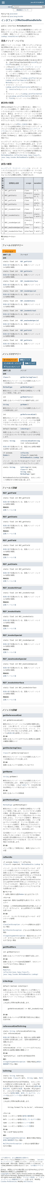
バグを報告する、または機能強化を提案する (14, 1158)
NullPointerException (12, 930)
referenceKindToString (30, 441)
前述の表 (6, 265)
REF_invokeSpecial (28, 291)
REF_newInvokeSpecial (29, 320)
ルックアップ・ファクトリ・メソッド (27, 67)
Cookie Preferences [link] (9, 1181)
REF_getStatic (26, 271)
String (6, 404)
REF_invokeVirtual (28, 311)
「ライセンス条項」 (28, 1177)
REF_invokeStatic (27, 301)
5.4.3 (8, 64)
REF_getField (26, 261)
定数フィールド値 (9, 510)
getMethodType (26, 387)
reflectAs (24, 453)
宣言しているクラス (28, 1093)
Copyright (5, 1174)
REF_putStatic (26, 340)
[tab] (10, 360)
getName (23, 404)
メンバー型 (17, 1095)
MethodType (7, 387)
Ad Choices (28, 1181)
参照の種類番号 (8, 1140)
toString (24, 467)
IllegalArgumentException (14, 936)
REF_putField (26, 330)
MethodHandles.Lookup (29, 457)
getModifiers (26, 397)
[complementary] (9, 1181)
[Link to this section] (15, 103)
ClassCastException (11, 924)
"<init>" (24, 785)
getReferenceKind (27, 414)
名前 (20, 1088)
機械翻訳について (22, 10)
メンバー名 (27, 1123)
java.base (14, 14)
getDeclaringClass (28, 377)
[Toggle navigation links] (3, 2)
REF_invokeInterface (29, 281)
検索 (9, 7)
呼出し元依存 (22, 124)
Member (6, 455)
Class (5, 377)
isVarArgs (24, 429)
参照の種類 (15, 1093)
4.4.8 (34, 62)
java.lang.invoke (16, 16)
